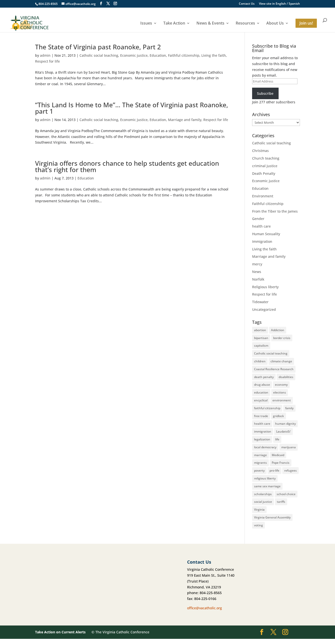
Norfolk (258, 279)
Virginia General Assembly (272, 517)
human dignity (285, 423)
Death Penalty (263, 173)
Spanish (294, 3)
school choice (286, 494)
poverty (259, 470)
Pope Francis (280, 463)
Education (158, 55)
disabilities (286, 377)
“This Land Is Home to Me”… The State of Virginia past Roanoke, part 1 (131, 108)
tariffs (281, 502)
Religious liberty (265, 287)
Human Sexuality (266, 233)
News (256, 271)
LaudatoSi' (283, 431)
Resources (245, 23)
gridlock (278, 416)
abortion (260, 330)
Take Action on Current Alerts (60, 632)
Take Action (174, 23)
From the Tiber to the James (275, 211)
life (277, 439)
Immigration (262, 241)
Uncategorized (264, 309)
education (261, 392)
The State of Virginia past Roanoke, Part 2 (98, 46)
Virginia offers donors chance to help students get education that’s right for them (127, 166)
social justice (263, 502)
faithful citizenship (267, 408)
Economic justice (134, 55)
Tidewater (260, 301)
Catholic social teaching (98, 55)
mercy (257, 264)
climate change (281, 361)
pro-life (274, 470)
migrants (260, 463)
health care (261, 226)
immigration (262, 431)
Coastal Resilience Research (274, 369)
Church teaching (265, 158)
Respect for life (47, 61)
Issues (146, 23)
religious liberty (265, 478)
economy (281, 384)
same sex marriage (267, 486)
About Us (275, 23)
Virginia (259, 509)
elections (279, 392)
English (281, 3)
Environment (262, 196)
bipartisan (261, 338)
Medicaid (278, 455)
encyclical (261, 400)
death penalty (264, 377)
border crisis (281, 338)
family (289, 408)
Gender (258, 218)
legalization (262, 439)
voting (258, 525)
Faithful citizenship (183, 55)
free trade (261, 416)
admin (45, 55)
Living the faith (213, 55)
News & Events (210, 23)
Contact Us (247, 4)
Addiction (277, 330)
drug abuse (262, 384)
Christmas (260, 150)
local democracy (265, 447)
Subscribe (265, 93)
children (260, 361)
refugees (290, 470)
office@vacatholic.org (204, 608)
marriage (260, 455)
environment (281, 400)
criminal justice (264, 165)
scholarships (263, 494)
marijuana (288, 447)
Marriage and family (184, 119)
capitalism (261, 345)
